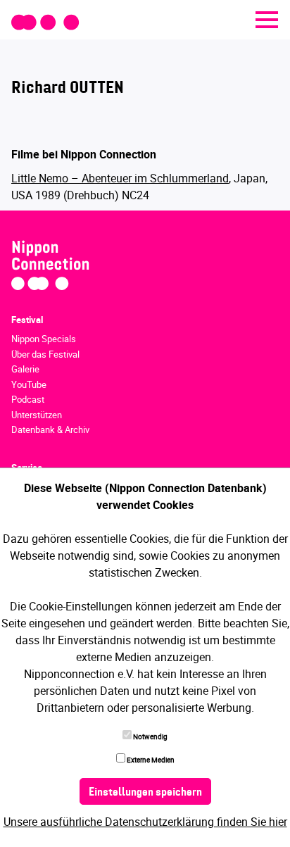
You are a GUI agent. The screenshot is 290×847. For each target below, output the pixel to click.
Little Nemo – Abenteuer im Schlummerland (120, 178)
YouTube (28, 384)
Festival (27, 319)
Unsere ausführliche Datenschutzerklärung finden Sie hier (145, 821)
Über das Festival (45, 354)
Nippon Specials (43, 338)
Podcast (27, 399)
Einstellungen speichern (145, 792)
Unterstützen (36, 414)
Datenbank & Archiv (50, 429)
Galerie (25, 369)
